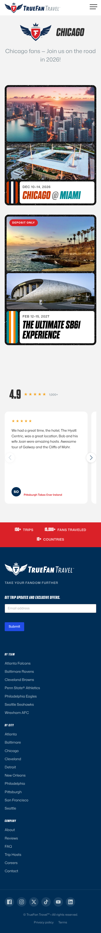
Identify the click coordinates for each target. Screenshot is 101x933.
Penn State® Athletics (22, 687)
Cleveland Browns (19, 679)
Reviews (11, 838)
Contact (11, 870)
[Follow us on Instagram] (21, 902)
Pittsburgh (13, 791)
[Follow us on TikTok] (46, 902)
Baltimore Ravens (19, 671)
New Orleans (15, 775)
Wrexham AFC (17, 712)
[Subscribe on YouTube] (58, 902)
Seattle (10, 808)
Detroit (10, 767)
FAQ (8, 846)
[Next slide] (91, 457)
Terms (62, 922)
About (10, 829)
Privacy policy (44, 922)
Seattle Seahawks (19, 704)
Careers (11, 862)
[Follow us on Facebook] (9, 902)
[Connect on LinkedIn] (70, 902)
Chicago (12, 750)
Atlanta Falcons (18, 663)
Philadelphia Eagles (21, 696)
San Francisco (16, 800)
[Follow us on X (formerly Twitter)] (34, 902)
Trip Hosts (13, 854)
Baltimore (13, 742)
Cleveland (13, 758)
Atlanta (11, 734)
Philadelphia (15, 783)
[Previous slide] (10, 457)
